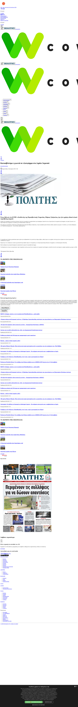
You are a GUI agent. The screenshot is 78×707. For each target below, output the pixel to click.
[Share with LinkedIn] (1, 173)
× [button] (76, 686)
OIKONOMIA (5, 104)
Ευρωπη (4, 564)
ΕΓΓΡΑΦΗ (2, 548)
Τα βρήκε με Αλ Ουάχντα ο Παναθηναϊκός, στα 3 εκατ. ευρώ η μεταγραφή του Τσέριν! (22, 356)
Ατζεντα (4, 603)
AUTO (4, 109)
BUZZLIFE (5, 108)
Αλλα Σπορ (5, 597)
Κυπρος (4, 558)
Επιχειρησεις (5, 562)
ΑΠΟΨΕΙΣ (5, 106)
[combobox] (75, 686)
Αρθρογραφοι (5, 574)
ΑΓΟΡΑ (4, 111)
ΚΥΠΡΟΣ (5, 102)
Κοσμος (4, 565)
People (4, 580)
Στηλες (4, 571)
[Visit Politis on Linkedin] (5, 554)
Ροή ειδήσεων (5, 307)
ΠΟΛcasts (5, 616)
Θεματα (4, 605)
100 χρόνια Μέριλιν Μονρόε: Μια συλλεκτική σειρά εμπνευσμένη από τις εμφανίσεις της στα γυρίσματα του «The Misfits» (30, 346)
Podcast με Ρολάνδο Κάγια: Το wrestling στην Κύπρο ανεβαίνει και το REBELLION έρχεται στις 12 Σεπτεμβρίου (28, 362)
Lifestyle (4, 578)
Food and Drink (6, 581)
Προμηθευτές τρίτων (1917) (38, 693)
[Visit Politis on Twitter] (2, 554)
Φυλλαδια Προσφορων (7, 588)
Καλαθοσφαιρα (6, 596)
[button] (39, 705)
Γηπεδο (4, 113)
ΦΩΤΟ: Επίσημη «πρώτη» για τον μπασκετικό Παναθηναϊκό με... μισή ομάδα (20, 314)
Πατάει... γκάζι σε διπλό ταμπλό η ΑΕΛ (10, 340)
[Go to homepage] (7, 28)
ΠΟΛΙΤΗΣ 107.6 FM (7, 621)
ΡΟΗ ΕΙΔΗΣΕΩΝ (4, 17)
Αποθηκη (5, 608)
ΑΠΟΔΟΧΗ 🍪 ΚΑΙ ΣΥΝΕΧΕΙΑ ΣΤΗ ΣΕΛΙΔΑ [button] (33, 702)
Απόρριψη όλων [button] (48, 702)
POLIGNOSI (3, 18)
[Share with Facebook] (1, 170)
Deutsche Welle (6, 567)
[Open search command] (1, 118)
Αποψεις (4, 599)
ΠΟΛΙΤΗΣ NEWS (6, 100)
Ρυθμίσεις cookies (43, 699)
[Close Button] (1, 540)
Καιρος (4, 618)
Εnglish (2, 13)
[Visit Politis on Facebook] (1, 554)
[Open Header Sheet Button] (1, 26)
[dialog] (39, 696)
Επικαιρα (4, 604)
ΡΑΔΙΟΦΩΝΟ (3, 16)
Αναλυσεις (5, 572)
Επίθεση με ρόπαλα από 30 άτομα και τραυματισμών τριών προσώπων (18, 335)
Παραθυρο (5, 115)
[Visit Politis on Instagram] (4, 554)
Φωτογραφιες (5, 617)
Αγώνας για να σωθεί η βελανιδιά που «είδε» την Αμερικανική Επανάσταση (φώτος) (21, 330)
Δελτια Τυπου (5, 587)
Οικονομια (5, 561)
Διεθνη (4, 595)
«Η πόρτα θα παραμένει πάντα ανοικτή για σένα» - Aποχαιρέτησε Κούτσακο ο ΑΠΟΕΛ (22, 324)
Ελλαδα (4, 563)
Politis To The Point (4, 20)
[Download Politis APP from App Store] (2, 555)
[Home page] (1, 159)
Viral (4, 579)
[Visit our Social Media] (1, 9)
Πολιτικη (4, 560)
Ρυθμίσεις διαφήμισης (41, 698)
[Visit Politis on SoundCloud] (8, 554)
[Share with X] (1, 171)
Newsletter (5, 612)
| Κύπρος (2, 160)
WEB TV (2, 19)
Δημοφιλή (4, 310)
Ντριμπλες (5, 598)
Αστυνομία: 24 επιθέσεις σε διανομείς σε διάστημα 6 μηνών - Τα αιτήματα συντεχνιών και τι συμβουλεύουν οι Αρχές (29, 351)
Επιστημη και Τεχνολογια (8, 566)
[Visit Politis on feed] (10, 554)
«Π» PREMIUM (6, 613)
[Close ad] (1, 541)
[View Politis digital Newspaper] (39, 498)
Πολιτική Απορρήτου (50, 699)
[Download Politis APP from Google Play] (6, 555)
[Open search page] (1, 157)
